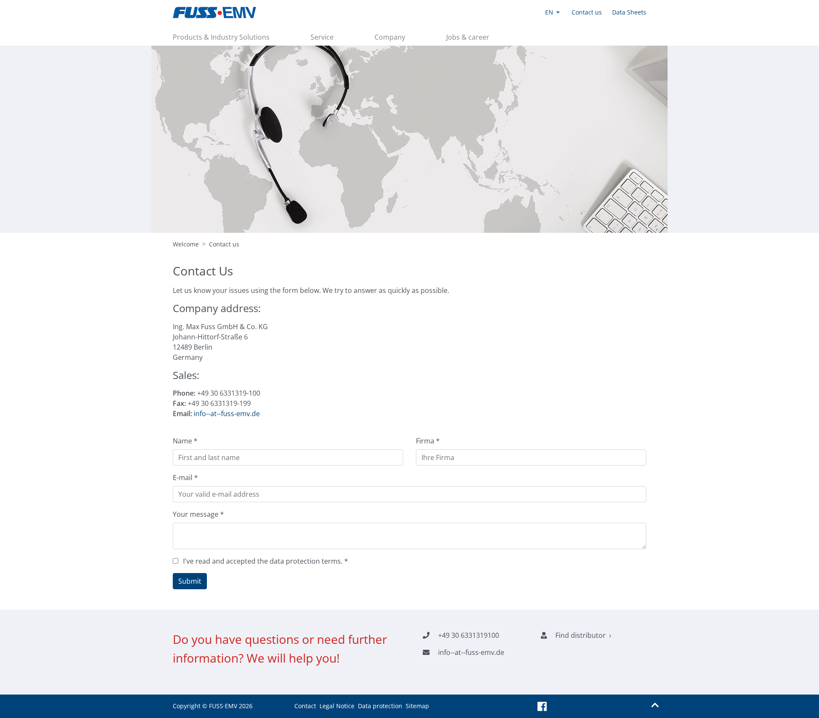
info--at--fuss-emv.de (227, 413)
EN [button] (549, 12)
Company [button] (390, 37)
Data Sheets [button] (629, 12)
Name (185, 441)
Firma (428, 441)
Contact (305, 706)
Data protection (380, 706)
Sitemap (417, 706)
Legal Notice (336, 706)
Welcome (186, 244)
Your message (198, 514)
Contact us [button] (587, 12)
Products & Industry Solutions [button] (221, 37)
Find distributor (580, 635)
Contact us (224, 244)
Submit (189, 581)
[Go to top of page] (655, 705)
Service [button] (322, 37)
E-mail (185, 477)
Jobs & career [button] (467, 37)
